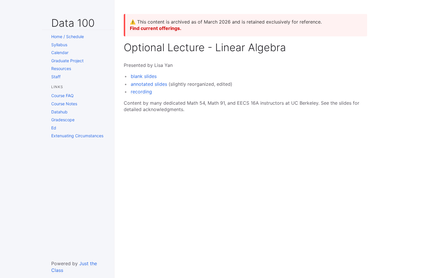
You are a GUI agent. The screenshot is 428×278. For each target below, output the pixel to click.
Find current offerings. (155, 28)
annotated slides (149, 84)
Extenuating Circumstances (77, 135)
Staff (56, 76)
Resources (61, 68)
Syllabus (59, 44)
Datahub (59, 111)
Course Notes (64, 103)
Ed (53, 127)
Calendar (59, 52)
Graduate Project (67, 60)
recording (141, 92)
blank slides (144, 76)
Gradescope (63, 119)
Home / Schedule (67, 36)
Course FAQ (62, 95)
